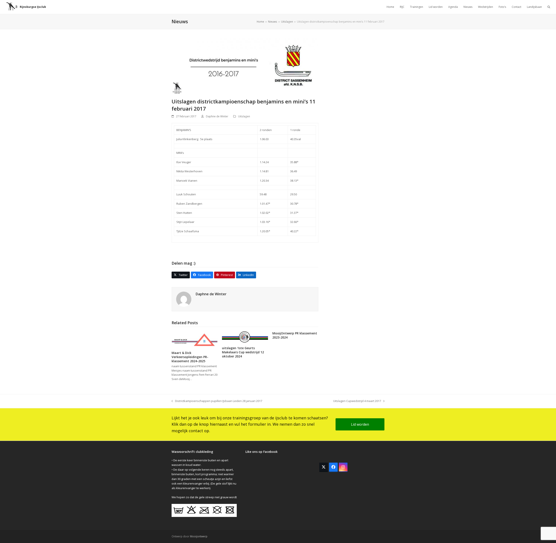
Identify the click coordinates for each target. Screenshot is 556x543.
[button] (549, 7)
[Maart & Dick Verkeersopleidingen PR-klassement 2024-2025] (195, 339)
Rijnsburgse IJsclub (33, 7)
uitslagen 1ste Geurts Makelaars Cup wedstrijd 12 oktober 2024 (243, 352)
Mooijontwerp (198, 536)
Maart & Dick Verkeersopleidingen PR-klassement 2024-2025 (190, 357)
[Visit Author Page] (183, 299)
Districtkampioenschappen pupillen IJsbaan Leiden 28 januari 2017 (217, 401)
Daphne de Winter (217, 116)
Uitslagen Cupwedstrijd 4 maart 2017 (357, 401)
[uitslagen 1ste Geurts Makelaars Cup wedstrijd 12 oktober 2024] (245, 337)
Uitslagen (244, 116)
